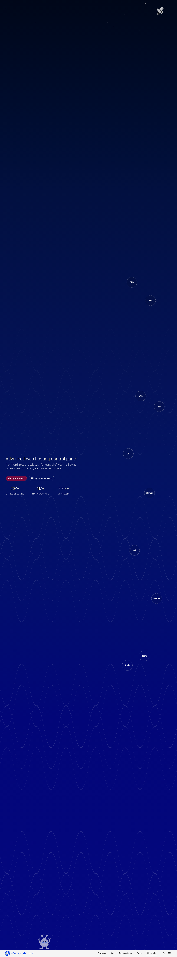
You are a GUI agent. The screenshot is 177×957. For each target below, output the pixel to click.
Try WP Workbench (43, 478)
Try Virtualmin (17, 478)
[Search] (163, 953)
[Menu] (170, 953)
